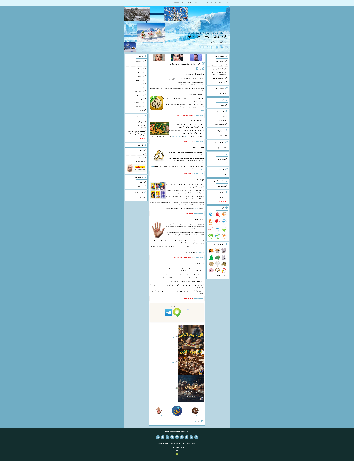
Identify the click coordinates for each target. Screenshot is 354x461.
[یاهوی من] (196, 437)
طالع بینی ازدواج (222, 147)
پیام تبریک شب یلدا (140, 161)
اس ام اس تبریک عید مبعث (219, 78)
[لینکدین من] (158, 437)
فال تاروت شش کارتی (139, 87)
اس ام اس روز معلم (221, 61)
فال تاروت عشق (141, 98)
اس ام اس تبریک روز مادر (219, 68)
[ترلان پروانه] (177, 58)
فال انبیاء (223, 105)
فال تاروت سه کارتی (140, 76)
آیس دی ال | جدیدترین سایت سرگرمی (206, 36)
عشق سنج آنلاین (222, 186)
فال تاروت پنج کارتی (140, 83)
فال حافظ (221, 2)
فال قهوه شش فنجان (220, 124)
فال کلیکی (223, 174)
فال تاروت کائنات (140, 68)
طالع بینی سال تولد (221, 275)
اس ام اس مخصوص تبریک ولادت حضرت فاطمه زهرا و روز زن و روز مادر (218, 73)
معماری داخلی (141, 121)
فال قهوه (223, 116)
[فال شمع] (175, 362)
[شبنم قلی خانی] (159, 58)
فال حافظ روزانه (176, 136)
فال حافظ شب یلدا (140, 157)
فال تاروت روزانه (140, 61)
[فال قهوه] (191, 362)
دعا (225, 162)
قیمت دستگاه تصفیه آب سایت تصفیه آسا (138, 126)
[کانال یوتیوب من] (162, 437)
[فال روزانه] (174, 337)
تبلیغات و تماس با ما (174, 2)
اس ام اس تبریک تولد (220, 82)
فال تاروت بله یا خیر (140, 106)
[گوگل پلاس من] (167, 437)
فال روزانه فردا (141, 197)
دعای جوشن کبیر (221, 159)
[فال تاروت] (191, 337)
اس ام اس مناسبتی (186, 2)
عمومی (194, 421)
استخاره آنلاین (196, 2)
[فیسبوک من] (186, 437)
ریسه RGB (223, 197)
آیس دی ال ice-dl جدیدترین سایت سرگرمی (184, 64)
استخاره (202, 110)
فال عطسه (142, 182)
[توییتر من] (172, 437)
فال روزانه (205, 2)
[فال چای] (191, 389)
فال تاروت (213, 2)
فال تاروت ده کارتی (140, 95)
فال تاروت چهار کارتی (139, 80)
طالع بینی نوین (141, 186)
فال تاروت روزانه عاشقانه (138, 102)
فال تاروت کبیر (141, 65)
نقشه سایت (171, 447)
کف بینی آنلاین (198, 252)
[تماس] (177, 437)
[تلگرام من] (191, 437)
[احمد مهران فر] (196, 58)
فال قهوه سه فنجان (221, 120)
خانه (227, 2)
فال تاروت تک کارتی (140, 72)
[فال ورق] (175, 389)
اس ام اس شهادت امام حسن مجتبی (217, 65)
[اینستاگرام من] (182, 437)
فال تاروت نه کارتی (140, 91)
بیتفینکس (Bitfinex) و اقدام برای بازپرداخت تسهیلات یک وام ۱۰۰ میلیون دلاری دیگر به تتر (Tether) (137, 133)
